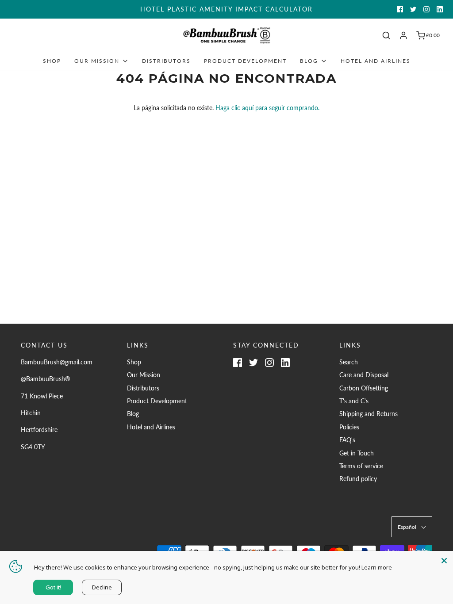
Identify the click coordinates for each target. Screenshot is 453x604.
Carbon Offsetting (363, 388)
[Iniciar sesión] (403, 35)
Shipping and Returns (368, 413)
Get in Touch (356, 453)
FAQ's (347, 439)
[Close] (444, 559)
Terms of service (361, 466)
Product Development (245, 60)
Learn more (376, 567)
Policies (349, 427)
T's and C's (354, 401)
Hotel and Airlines (376, 60)
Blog (133, 413)
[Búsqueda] (386, 35)
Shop (52, 60)
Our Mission (143, 374)
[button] (412, 526)
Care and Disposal (363, 374)
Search (348, 362)
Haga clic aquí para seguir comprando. (267, 107)
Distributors (166, 60)
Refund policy (358, 478)
